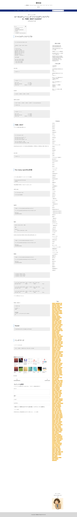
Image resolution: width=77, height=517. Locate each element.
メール (15, 399)
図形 (59, 450)
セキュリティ (54, 236)
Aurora (53, 313)
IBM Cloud (54, 363)
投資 (53, 166)
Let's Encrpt (60, 370)
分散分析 (53, 450)
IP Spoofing (60, 364)
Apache (56, 310)
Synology (54, 417)
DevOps (53, 137)
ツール (53, 232)
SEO (53, 207)
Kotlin (53, 130)
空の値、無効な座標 (39, 372)
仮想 (53, 216)
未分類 (53, 270)
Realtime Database (57, 397)
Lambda (53, 370)
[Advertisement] (57, 28)
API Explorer (60, 310)
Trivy (57, 420)
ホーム (15, 10)
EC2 (53, 344)
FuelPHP (54, 354)
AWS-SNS (54, 314)
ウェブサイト (16, 403)
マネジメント (54, 250)
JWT (58, 367)
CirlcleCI (56, 327)
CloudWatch (58, 330)
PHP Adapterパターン (30, 372)
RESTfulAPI (61, 400)
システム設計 (54, 254)
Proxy (60, 394)
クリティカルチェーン (59, 437)
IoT (58, 363)
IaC (52, 164)
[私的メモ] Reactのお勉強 (35, 372)
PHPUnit (58, 390)
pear (53, 387)
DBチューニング (59, 337)
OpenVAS (60, 384)
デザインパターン (59, 440)
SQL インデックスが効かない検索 (57, 89)
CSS (57, 334)
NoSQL (53, 141)
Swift (53, 146)
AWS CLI (57, 314)
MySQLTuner (54, 377)
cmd (61, 330)
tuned (59, 420)
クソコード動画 (54, 437)
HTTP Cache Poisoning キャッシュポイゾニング (25, 372)
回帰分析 (57, 450)
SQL (53, 196)
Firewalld (53, 353)
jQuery (53, 367)
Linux (34, 14)
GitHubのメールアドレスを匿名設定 (57, 51)
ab (61, 303)
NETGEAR (58, 377)
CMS (53, 202)
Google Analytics (54, 357)
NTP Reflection (54, 383)
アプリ (53, 135)
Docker (53, 343)
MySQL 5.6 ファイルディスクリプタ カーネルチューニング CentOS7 (16, 364)
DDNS (53, 340)
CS (52, 184)
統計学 (53, 261)
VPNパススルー (54, 424)
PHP (53, 214)
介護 (53, 171)
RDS (53, 397)
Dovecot (59, 343)
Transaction (54, 420)
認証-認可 (53, 159)
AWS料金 (57, 320)
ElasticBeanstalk (54, 347)
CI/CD (53, 327)
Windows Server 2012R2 (56, 211)
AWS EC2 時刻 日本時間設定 (44, 372)
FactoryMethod (54, 350)
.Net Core (54, 303)
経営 (53, 153)
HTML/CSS (54, 239)
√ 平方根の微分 (54, 65)
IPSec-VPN (54, 364)
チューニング (31, 14)
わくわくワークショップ (55, 144)
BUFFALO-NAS (54, 324)
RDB (53, 187)
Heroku (57, 360)
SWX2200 (61, 414)
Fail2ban (58, 350)
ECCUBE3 (60, 344)
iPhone (61, 363)
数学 (53, 257)
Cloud (53, 193)
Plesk (60, 390)
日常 (53, 162)
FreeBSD (60, 353)
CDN (53, 241)
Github (61, 354)
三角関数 (59, 447)
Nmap (58, 380)
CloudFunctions (54, 330)
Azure (60, 320)
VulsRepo (56, 427)
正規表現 (60, 454)
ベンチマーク (57, 444)
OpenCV (53, 384)
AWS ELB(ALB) (54, 317)
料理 (53, 263)
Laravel (56, 370)
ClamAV (59, 327)
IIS (56, 363)
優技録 (38, 3)
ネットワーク (54, 223)
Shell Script (59, 407)
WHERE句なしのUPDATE (21, 372)
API (52, 128)
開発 (53, 126)
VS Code (61, 424)
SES (53, 407)
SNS (56, 410)
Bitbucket (56, 323)
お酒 (53, 155)
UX (52, 139)
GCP (53, 123)
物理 (53, 259)
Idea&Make (54, 268)
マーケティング (54, 252)
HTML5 (60, 360)
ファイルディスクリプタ (19, 27)
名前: (15, 395)
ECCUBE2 (56, 344)
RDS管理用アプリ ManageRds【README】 (25, 364)
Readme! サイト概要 (26, 10)
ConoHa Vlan (54, 334)
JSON (56, 367)
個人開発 (53, 150)
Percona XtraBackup (57, 387)
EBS (61, 343)
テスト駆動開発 (54, 440)
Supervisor (54, 414)
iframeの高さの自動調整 (16, 372)
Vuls (53, 427)
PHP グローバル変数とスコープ (21, 363)
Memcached (57, 374)
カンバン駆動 (59, 434)
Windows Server (55, 209)
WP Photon (57, 430)
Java (53, 148)
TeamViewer (57, 417)
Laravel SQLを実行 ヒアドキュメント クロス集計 (35, 364)
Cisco (54, 227)
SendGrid (59, 404)
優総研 (53, 266)
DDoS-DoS (56, 340)
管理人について (19, 10)
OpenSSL (57, 384)
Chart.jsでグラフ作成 (44, 363)
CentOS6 (61, 324)
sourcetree (60, 410)
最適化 (56, 454)
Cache (58, 324)
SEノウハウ (54, 245)
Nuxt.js (61, 383)
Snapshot (54, 410)
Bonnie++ (60, 323)
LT (52, 180)
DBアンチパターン (54, 337)
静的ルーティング (54, 460)
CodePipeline (54, 333)
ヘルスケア (53, 169)
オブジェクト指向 (54, 434)
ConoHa (58, 333)
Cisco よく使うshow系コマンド (57, 81)
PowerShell (54, 394)
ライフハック (54, 168)
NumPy (58, 383)
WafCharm (60, 427)
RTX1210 (54, 404)
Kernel (16, 375)
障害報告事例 (54, 248)
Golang (53, 175)
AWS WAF (54, 320)
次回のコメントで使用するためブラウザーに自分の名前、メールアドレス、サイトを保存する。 (30, 406)
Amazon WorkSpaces (59, 307)
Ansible (53, 310)
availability (61, 313)
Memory (61, 374)
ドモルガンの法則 (30, 363)
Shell (55, 407)
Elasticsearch (59, 347)
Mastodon (57, 373)
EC (52, 243)
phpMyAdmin (54, 390)
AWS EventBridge (59, 317)
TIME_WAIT (17, 28)
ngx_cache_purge (54, 380)
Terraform (61, 417)
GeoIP (56, 354)
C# (52, 205)
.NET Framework (58, 303)
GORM (58, 357)
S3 (56, 404)
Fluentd (57, 353)
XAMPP (61, 430)
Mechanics (54, 374)
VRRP (58, 424)
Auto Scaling (57, 313)
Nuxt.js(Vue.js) (54, 178)
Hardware (54, 360)
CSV (59, 334)
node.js (61, 380)
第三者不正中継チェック (55, 457)
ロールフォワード (54, 447)
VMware (54, 218)
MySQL (54, 198)
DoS (56, 343)
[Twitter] (57, 497)
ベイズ (53, 444)
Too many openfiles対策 (19, 29)
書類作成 (53, 454)
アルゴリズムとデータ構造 (56, 157)
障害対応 (53, 182)
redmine (53, 400)
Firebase (53, 132)
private (57, 394)
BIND (53, 323)
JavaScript (54, 230)
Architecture (54, 173)
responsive (57, 400)
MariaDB (53, 373)
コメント (15, 388)
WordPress (54, 430)
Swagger (57, 414)
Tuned (16, 30)
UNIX (53, 234)
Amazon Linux (54, 307)
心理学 (53, 189)
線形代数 (60, 457)
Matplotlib (60, 373)
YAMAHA (54, 225)
